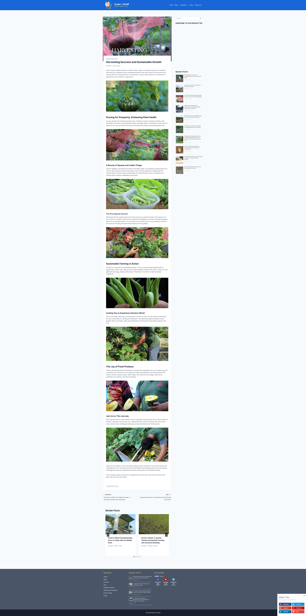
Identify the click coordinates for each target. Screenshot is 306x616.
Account (106, 582)
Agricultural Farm (111, 59)
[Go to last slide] (108, 535)
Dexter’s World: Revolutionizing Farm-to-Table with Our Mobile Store (120, 540)
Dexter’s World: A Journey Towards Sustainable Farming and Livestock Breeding (152, 540)
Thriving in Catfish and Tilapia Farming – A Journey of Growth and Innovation (117, 497)
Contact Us (198, 5)
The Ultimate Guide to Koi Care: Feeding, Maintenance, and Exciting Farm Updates (193, 158)
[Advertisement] (189, 55)
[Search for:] (189, 18)
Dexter (109, 65)
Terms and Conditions (111, 590)
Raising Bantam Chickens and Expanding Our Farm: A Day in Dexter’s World (192, 76)
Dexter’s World (115, 475)
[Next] (166, 535)
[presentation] (120, 524)
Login (105, 595)
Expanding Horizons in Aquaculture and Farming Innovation (155, 497)
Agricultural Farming (112, 486)
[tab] (135, 556)
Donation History (109, 587)
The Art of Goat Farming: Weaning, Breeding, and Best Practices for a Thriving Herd (191, 148)
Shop (191, 5)
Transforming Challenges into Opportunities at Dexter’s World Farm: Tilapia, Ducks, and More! (192, 107)
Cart (105, 585)
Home (171, 5)
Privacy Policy (108, 593)
